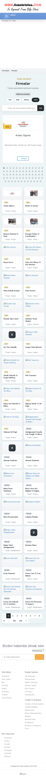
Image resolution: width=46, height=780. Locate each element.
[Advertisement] (23, 45)
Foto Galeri (6, 679)
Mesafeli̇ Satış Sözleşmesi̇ (30, 720)
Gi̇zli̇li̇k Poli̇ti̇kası (31, 707)
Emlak (4, 688)
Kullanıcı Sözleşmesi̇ (33, 725)
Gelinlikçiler (29, 695)
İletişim (28, 716)
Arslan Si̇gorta (23, 135)
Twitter (6, 741)
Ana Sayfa (5, 71)
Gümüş (26, 100)
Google (6, 744)
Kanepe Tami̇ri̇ (30, 685)
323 (20, 621)
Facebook (7, 738)
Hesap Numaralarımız (33, 713)
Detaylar (24, 158)
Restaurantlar (30, 679)
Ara (40, 108)
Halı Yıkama (29, 688)
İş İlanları (5, 692)
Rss (3, 682)
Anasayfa (5, 676)
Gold (17, 100)
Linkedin (7, 753)
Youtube (7, 747)
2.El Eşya (28, 692)
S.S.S (27, 729)
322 (14, 621)
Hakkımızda (29, 710)
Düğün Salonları (31, 682)
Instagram (7, 750)
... (8, 621)
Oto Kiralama (30, 676)
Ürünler (5, 695)
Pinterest (7, 756)
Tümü (36, 100)
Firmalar (14, 71)
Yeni (9, 100)
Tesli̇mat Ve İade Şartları (34, 704)
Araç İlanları (6, 698)
